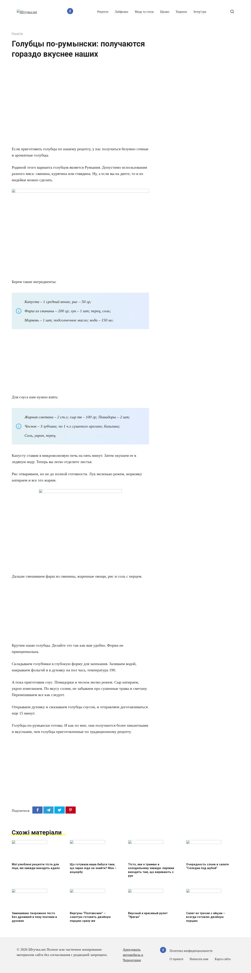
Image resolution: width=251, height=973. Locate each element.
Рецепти (102, 12)
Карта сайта (223, 959)
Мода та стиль (144, 12)
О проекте (176, 959)
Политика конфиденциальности (191, 951)
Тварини (181, 12)
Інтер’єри (200, 12)
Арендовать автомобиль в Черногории (133, 955)
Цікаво (164, 12)
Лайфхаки (121, 12)
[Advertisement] (69, 105)
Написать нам (199, 959)
